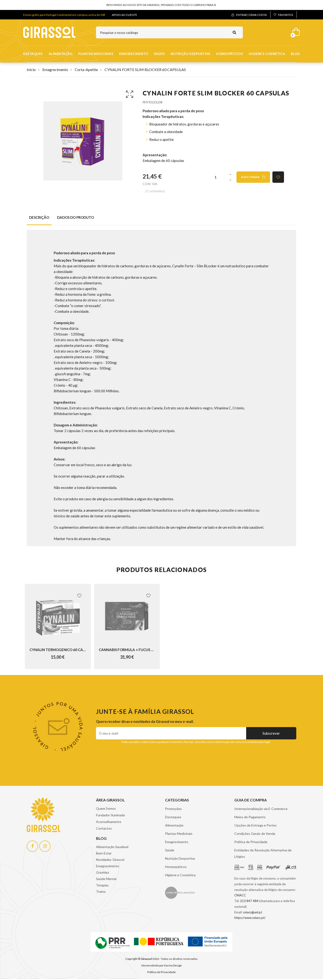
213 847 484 (249, 901)
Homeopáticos (229, 54)
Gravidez (102, 872)
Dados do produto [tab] (75, 217)
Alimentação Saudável (112, 847)
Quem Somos (106, 808)
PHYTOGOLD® (152, 102)
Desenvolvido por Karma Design (161, 965)
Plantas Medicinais (95, 54)
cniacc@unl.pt (252, 912)
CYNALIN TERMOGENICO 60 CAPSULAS (58, 650)
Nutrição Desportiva (190, 54)
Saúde (159, 54)
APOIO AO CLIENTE (124, 15)
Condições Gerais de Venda (254, 833)
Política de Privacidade (250, 842)
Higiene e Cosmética (267, 54)
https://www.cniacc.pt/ (250, 918)
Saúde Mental (106, 879)
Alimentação (61, 54)
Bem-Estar (104, 853)
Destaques (33, 54)
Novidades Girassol (110, 860)
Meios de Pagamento (250, 817)
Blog (295, 54)
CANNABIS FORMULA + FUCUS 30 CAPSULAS (127, 650)
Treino (101, 892)
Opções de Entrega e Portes (255, 825)
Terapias (102, 885)
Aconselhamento (108, 822)
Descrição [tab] (39, 217)
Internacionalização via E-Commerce (261, 809)
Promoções (173, 809)
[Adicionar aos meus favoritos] (278, 177)
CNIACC (240, 895)
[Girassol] (49, 32)
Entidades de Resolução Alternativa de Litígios (263, 853)
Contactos (104, 828)
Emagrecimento (133, 54)
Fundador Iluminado (110, 815)
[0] (294, 31)
